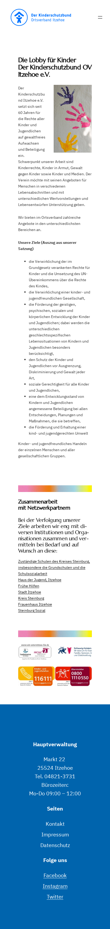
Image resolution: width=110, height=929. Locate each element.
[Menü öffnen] (100, 17)
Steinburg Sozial (31, 610)
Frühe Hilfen (28, 585)
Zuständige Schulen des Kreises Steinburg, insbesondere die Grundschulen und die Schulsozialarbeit (54, 567)
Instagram (55, 886)
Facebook (55, 875)
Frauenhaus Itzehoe (35, 604)
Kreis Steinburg (31, 598)
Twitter (55, 896)
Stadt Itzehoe (29, 591)
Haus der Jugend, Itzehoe (39, 579)
